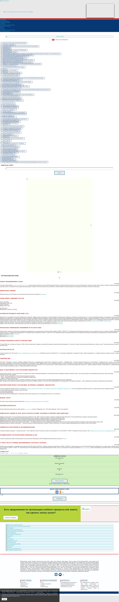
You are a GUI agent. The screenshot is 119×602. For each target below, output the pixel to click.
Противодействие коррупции (10, 76)
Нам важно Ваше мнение (9, 160)
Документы (6, 47)
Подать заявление (59, 480)
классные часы (28, 409)
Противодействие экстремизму (10, 83)
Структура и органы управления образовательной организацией (20, 46)
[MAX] (63, 492)
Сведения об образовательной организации (14, 43)
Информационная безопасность (11, 87)
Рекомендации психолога (10, 107)
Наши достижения (7, 115)
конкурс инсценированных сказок (20, 285)
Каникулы (5, 124)
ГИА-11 (4, 71)
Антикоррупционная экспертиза (12, 79)
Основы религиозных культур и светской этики (15, 86)
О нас (42, 582)
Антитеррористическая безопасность (13, 138)
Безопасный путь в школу (10, 135)
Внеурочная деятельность (10, 120)
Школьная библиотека (8, 145)
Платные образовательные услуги (12, 57)
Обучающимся (7, 93)
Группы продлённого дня (10, 122)
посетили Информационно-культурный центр (29, 353)
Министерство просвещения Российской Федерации (17, 62)
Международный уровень (10, 148)
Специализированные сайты (10, 74)
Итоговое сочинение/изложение (12, 73)
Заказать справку (24, 583)
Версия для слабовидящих (61, 39)
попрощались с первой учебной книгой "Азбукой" (37, 401)
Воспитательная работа (8, 117)
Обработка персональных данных (11, 98)
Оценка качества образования (10, 146)
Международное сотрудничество (12, 61)
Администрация (44, 586)
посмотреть (42, 294)
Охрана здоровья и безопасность (11, 132)
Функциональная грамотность (10, 99)
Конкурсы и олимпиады (8, 109)
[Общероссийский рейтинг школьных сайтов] (17, 11)
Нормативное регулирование (11, 90)
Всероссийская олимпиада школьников (14, 112)
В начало (2, 453)
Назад (6, 453)
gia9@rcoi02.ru (107, 320)
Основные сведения (8, 45)
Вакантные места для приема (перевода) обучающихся (18, 60)
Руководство (6, 51)
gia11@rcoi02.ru (95, 320)
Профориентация (6, 158)
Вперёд (20, 453)
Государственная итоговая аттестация (13, 67)
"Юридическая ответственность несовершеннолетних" (103, 430)
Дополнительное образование (11, 121)
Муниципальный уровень (10, 152)
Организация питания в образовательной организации (17, 55)
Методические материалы (10, 80)
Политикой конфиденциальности (27, 593)
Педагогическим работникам (11, 92)
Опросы (42, 585)
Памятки (5, 137)
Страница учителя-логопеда (10, 130)
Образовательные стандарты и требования (14, 50)
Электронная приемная (46, 583)
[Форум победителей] (32, 11)
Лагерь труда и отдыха (8, 155)
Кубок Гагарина (7, 111)
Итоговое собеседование (10, 70)
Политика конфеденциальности (67, 583)
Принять (4, 599)
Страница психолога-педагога (11, 129)
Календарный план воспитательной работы (15, 119)
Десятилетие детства (8, 159)
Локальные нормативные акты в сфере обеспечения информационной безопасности (26, 89)
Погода (1, 494)
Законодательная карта (9, 65)
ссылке (64, 438)
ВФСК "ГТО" (5, 142)
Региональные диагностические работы (14, 151)
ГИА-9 (4, 69)
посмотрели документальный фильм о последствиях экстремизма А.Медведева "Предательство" (48, 388)
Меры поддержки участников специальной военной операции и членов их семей (24, 162)
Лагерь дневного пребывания (10, 157)
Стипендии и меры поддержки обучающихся (15, 56)
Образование (6, 48)
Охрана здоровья (7, 134)
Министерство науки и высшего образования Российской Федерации (21, 64)
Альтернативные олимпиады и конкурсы (14, 113)
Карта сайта (23, 582)
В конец (25, 453)
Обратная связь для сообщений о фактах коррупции (17, 81)
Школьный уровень (8, 153)
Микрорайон (59, 498)
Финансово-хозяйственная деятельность (14, 58)
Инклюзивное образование (10, 106)
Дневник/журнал (24, 586)
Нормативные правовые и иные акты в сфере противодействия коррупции (23, 78)
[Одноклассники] (60, 493)
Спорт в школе (6, 140)
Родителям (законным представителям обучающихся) (18, 94)
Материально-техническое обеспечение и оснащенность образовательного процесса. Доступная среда (31, 53)
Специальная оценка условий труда (12, 100)
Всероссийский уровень (9, 149)
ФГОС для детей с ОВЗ (8, 103)
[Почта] (60, 575)
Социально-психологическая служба (12, 126)
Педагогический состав (9, 52)
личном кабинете (86, 447)
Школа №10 (17, 7)
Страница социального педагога (12, 128)
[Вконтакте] (57, 493)
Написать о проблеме (10, 517)
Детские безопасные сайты (10, 96)
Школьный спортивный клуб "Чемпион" (13, 143)
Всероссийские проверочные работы (12, 85)
